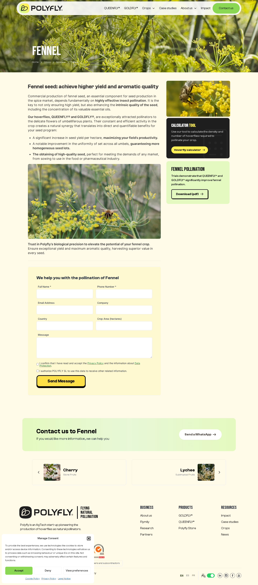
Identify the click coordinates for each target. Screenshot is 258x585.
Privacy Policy (48, 578)
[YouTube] (238, 575)
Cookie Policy (32, 578)
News (225, 534)
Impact (205, 8)
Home (35, 62)
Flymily (144, 522)
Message (43, 334)
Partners (146, 534)
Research (147, 528)
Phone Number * (106, 286)
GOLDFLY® (131, 8)
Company (102, 302)
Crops (146, 8)
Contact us (226, 8)
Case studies (168, 8)
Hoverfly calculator (187, 150)
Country (42, 318)
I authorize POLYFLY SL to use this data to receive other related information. (83, 371)
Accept (18, 570)
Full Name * (44, 286)
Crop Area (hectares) (109, 318)
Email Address (46, 302)
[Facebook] (232, 575)
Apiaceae (61, 62)
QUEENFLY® (112, 8)
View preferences (77, 570)
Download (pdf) (187, 194)
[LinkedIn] (219, 575)
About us (187, 8)
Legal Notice (64, 578)
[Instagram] (226, 575)
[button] (89, 538)
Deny (48, 570)
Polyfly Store (187, 528)
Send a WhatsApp (198, 434)
